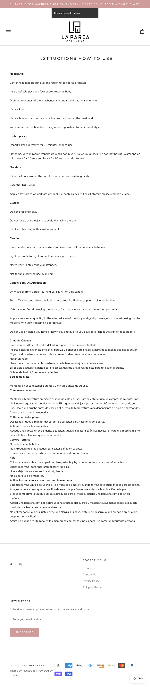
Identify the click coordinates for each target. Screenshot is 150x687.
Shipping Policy (92, 587)
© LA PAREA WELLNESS (27, 665)
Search (87, 568)
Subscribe (24, 632)
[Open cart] (142, 32)
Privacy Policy (91, 581)
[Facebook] (11, 564)
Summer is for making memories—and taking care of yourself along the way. (75, 4)
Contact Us (89, 574)
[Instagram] (20, 564)
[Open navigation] (8, 31)
